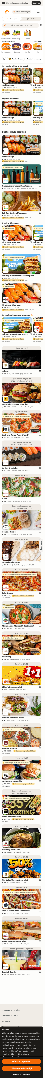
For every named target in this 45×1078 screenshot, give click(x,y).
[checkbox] (6, 48)
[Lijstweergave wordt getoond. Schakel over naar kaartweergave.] (40, 25)
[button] (5, 12)
